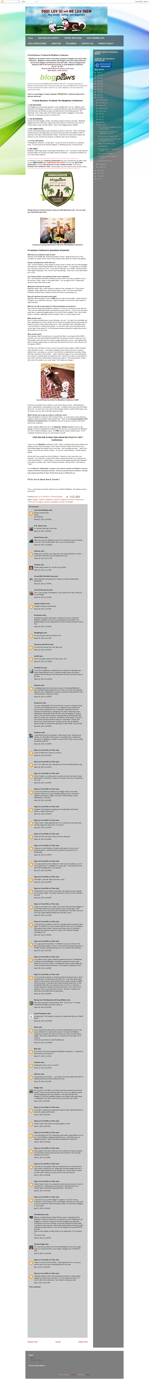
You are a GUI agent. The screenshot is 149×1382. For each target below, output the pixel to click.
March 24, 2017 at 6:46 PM (42, 650)
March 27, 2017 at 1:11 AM (42, 1056)
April (100, 122)
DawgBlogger (38, 633)
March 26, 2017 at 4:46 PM (42, 935)
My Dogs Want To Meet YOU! (107, 136)
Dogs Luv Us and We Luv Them (44, 750)
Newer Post (33, 1342)
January (101, 167)
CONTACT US (87, 43)
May (100, 119)
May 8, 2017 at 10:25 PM (42, 1267)
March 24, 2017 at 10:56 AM (43, 545)
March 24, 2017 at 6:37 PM (42, 638)
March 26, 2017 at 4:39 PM (42, 855)
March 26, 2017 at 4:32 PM (42, 755)
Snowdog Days (103, 146)
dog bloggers (54, 502)
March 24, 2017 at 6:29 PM (42, 626)
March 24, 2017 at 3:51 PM (42, 597)
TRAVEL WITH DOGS (73, 38)
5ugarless (73, 1374)
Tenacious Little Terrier (42, 644)
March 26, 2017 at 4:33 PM (42, 783)
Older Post (83, 1342)
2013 (98, 179)
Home (30, 38)
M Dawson (37, 732)
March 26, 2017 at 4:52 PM (42, 950)
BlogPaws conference (53, 499)
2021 (98, 86)
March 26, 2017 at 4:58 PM (42, 994)
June (100, 116)
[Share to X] (75, 497)
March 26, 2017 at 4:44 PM (42, 915)
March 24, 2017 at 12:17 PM (43, 558)
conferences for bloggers (35, 502)
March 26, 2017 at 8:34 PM (42, 1007)
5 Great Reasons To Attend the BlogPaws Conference (108, 132)
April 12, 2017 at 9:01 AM (42, 1115)
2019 (98, 92)
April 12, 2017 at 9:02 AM (42, 1142)
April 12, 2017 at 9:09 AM (42, 1208)
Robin (36, 1027)
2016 (98, 170)
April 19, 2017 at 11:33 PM (42, 1238)
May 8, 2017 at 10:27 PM (42, 1283)
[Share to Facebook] (77, 497)
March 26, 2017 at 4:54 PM (42, 968)
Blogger (87, 1374)
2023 (98, 81)
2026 (98, 73)
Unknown (37, 551)
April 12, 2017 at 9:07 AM (42, 1191)
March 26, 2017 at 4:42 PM (42, 882)
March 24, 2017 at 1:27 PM (42, 570)
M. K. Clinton (38, 526)
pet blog (61, 502)
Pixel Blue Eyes (39, 1214)
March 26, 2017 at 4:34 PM (42, 800)
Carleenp (37, 565)
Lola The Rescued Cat (41, 590)
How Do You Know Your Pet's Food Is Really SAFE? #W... (109, 140)
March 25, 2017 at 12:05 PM (43, 679)
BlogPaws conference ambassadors (72, 499)
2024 (98, 78)
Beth (35, 1049)
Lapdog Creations (40, 603)
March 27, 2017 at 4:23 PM (42, 1068)
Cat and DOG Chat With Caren (44, 576)
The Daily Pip (39, 668)
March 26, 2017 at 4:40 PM (42, 870)
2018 (98, 95)
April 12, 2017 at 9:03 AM (42, 1157)
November (102, 103)
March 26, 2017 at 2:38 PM (42, 744)
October (101, 105)
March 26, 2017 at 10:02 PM (43, 1021)
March (101, 125)
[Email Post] (66, 496)
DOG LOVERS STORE (37, 43)
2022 (98, 84)
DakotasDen (38, 581)
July (100, 114)
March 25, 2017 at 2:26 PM (42, 697)
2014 (98, 176)
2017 (98, 97)
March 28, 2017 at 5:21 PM (42, 1081)
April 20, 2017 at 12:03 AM (42, 1253)
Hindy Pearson (39, 537)
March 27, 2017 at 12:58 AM (43, 1042)
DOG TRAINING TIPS (95, 38)
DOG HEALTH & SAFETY (48, 38)
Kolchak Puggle (39, 1244)
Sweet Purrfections (40, 1013)
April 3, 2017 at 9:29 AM (41, 1101)
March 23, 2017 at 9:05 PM (42, 531)
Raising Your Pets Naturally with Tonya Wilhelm (50, 1000)
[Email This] (71, 497)
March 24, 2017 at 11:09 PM (43, 661)
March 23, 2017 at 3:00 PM (42, 519)
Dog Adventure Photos (105, 161)
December (102, 100)
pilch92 (36, 656)
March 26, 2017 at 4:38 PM (42, 839)
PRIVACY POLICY (105, 43)
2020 (98, 89)
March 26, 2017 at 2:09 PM (42, 726)
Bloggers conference (39, 499)
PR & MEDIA (71, 43)
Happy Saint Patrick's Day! (106, 143)
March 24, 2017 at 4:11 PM (42, 609)
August (101, 111)
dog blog (46, 502)
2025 (98, 75)
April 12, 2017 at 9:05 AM (42, 1175)
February (102, 164)
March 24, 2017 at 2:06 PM (42, 584)
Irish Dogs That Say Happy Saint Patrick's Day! (108, 150)
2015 (98, 173)
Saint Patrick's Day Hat (105, 153)
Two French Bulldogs (41, 510)
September (102, 108)
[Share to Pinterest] (79, 497)
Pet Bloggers (69, 502)
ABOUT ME (56, 43)
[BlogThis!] (73, 497)
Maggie (36, 1088)
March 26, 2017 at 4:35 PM (42, 814)
